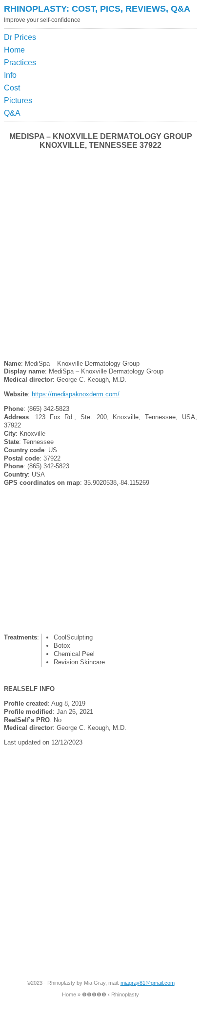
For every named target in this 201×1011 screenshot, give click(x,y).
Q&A (12, 113)
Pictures (18, 100)
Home (14, 50)
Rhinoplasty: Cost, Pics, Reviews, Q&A (97, 9)
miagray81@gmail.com (148, 983)
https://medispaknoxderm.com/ (76, 394)
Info (10, 75)
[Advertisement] (152, 55)
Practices (20, 62)
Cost (12, 88)
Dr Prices (20, 37)
